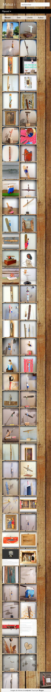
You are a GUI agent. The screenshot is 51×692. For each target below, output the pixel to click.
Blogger (41, 690)
